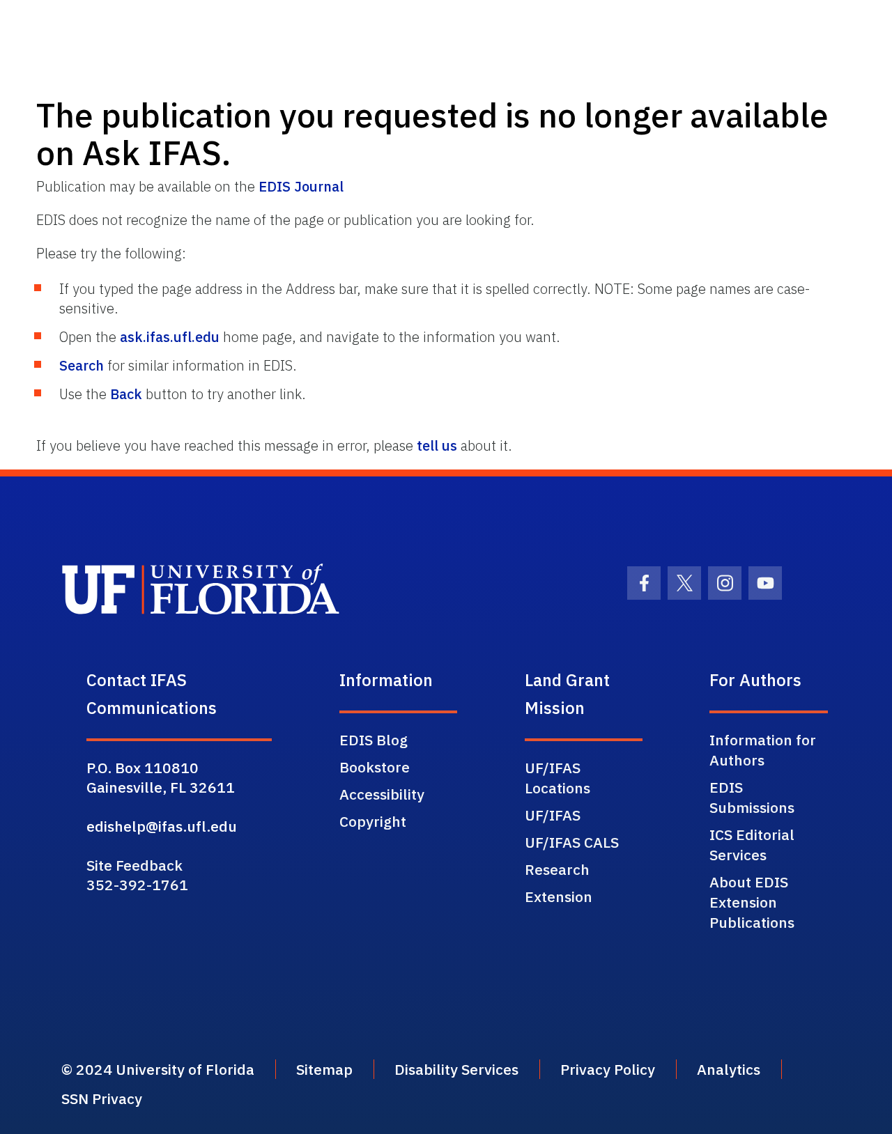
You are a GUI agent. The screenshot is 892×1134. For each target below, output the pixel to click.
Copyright (372, 821)
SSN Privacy (101, 1098)
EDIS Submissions (751, 797)
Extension (558, 896)
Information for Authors (762, 750)
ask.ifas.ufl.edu (170, 336)
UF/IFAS (552, 815)
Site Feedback (134, 865)
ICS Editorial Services (751, 844)
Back (126, 394)
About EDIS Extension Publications (751, 902)
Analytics (728, 1069)
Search (81, 365)
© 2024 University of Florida (157, 1069)
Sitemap (324, 1069)
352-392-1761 (137, 884)
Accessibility (381, 794)
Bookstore (374, 767)
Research (557, 869)
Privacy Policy (607, 1069)
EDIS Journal (301, 186)
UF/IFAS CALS (572, 842)
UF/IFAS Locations (557, 778)
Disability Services (456, 1069)
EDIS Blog (373, 739)
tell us (437, 445)
